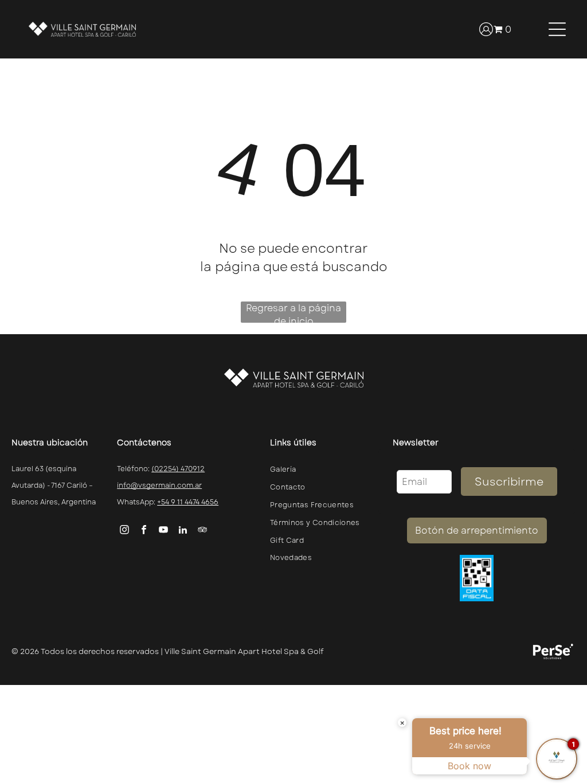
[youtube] (163, 531)
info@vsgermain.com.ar (159, 485)
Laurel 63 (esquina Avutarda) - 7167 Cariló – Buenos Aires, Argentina (53, 485)
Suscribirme (509, 481)
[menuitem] (318, 470)
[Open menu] (557, 29)
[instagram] (124, 531)
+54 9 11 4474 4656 (187, 502)
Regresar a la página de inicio (293, 312)
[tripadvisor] (202, 531)
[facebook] (144, 531)
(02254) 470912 (178, 469)
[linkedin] (183, 531)
